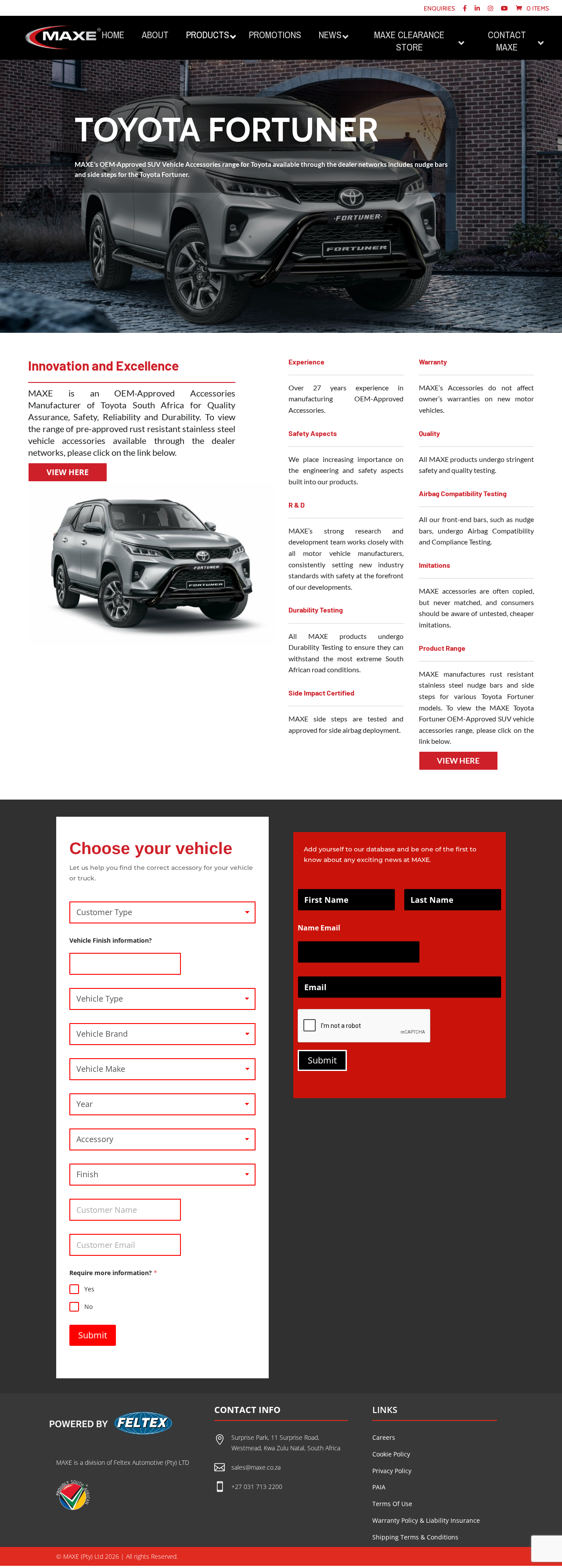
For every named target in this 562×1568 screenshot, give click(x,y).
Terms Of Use (392, 1504)
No (88, 1307)
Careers (383, 1437)
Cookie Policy (391, 1454)
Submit (92, 1335)
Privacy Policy (391, 1471)
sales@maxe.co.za (256, 1467)
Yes (89, 1289)
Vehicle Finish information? (110, 940)
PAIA (378, 1487)
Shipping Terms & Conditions (415, 1537)
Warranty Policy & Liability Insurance (426, 1520)
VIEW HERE (68, 472)
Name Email (319, 928)
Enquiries (439, 8)
